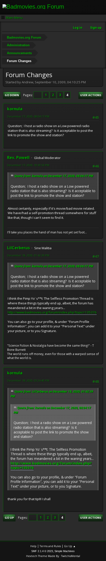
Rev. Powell (18, 157)
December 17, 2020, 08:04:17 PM (28, 116)
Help (33, 546)
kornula (14, 109)
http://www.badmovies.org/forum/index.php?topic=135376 (52, 312)
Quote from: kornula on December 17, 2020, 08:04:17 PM (53, 176)
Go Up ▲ (70, 546)
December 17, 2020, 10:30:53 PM (28, 165)
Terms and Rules (50, 546)
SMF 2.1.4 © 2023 (42, 551)
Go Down (12, 95)
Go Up (9, 517)
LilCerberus (18, 247)
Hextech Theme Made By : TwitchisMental (53, 556)
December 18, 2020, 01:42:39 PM (28, 255)
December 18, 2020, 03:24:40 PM (28, 380)
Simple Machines (64, 551)
